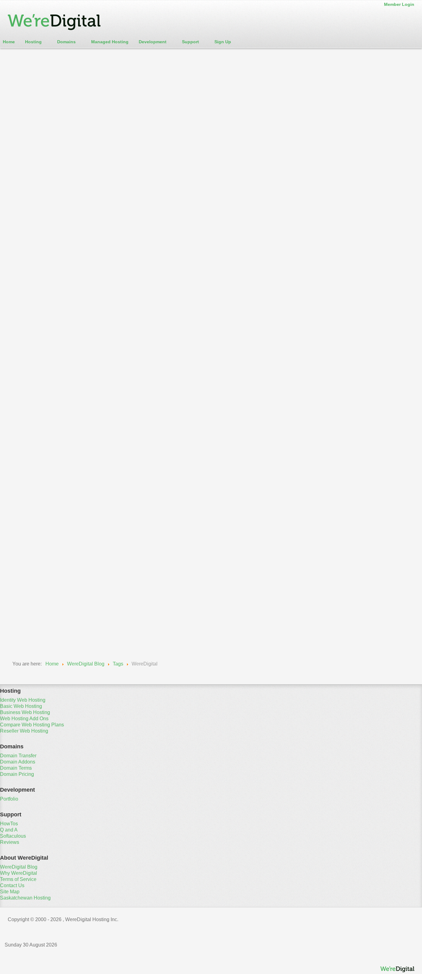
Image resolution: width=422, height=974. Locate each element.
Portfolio (9, 799)
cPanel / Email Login (30, 54)
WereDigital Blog (26, 269)
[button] (211, 179)
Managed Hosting (110, 41)
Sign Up (222, 41)
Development (153, 41)
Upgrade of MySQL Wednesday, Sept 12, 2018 (59, 620)
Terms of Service (18, 879)
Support (190, 41)
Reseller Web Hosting (24, 731)
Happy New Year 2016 (51, 416)
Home (9, 41)
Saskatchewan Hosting (25, 897)
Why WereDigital (18, 873)
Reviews (9, 842)
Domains (66, 41)
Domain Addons (17, 761)
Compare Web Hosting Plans (32, 724)
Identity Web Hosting (22, 700)
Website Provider (202, 373)
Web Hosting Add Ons (24, 718)
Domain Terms (16, 768)
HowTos (9, 823)
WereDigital (21, 373)
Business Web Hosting (25, 712)
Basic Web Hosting (21, 706)
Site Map (9, 891)
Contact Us (12, 885)
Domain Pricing (17, 774)
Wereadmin (20, 261)
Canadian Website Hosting (82, 373)
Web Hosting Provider (158, 373)
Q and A (9, 829)
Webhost (123, 373)
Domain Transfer (18, 755)
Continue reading (29, 325)
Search (24, 163)
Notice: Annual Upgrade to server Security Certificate (110, 243)
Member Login (399, 4)
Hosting (33, 41)
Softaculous (13, 836)
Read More (20, 637)
